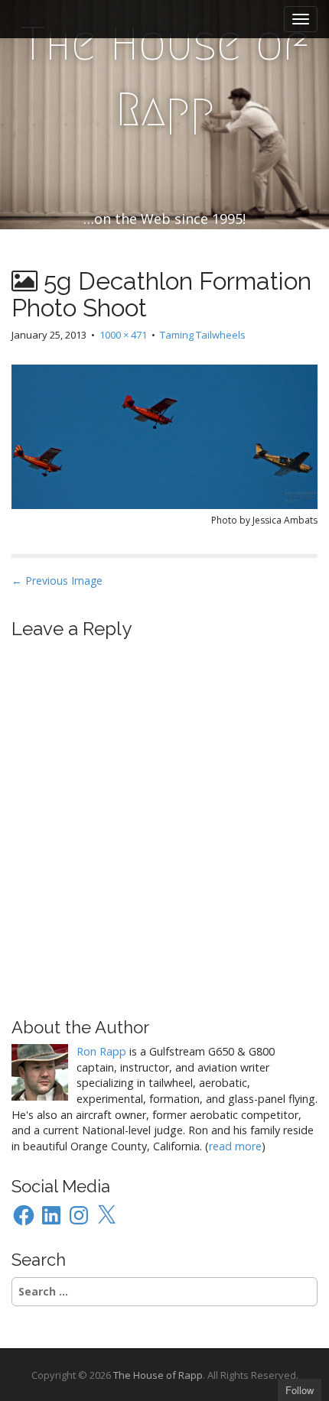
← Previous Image (57, 580)
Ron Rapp (101, 1051)
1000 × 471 (123, 335)
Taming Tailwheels (203, 335)
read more (235, 1146)
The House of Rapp (165, 77)
